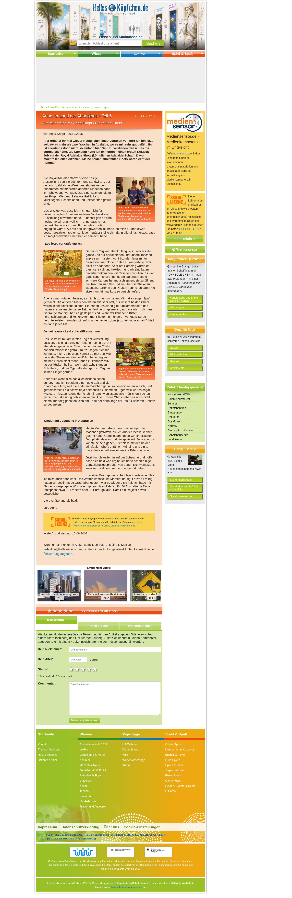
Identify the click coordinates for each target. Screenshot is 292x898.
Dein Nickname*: (50, 649)
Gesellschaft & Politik (93, 770)
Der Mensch (175, 421)
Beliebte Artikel (47, 760)
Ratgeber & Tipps (90, 775)
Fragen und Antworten (93, 806)
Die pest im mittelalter (180, 430)
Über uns (111, 827)
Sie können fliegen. (181, 479)
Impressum (47, 827)
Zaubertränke (178, 314)
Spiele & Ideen (174, 765)
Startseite (55, 53)
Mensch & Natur (90, 765)
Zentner (172, 403)
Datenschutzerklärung (80, 827)
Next (157, 586)
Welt (125, 754)
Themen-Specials (49, 749)
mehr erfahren (185, 239)
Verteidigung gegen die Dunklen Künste (184, 299)
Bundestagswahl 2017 (93, 744)
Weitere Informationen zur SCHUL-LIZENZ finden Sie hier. (105, 525)
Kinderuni (85, 796)
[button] (153, 43)
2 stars (77, 669)
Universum (86, 780)
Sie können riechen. (182, 496)
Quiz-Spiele (172, 760)
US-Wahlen (129, 744)
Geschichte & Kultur (92, 754)
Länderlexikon (88, 801)
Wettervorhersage (133, 760)
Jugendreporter (174, 770)
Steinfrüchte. (177, 368)
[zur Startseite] (120, 9)
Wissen (98, 53)
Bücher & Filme (175, 754)
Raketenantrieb (177, 408)
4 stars (89, 669)
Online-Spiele (173, 744)
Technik (84, 791)
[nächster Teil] (154, 116)
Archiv (126, 765)
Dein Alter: (45, 659)
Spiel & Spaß (182, 53)
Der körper (174, 417)
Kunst (83, 786)
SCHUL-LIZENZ (191, 229)
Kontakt (42, 744)
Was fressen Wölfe (179, 394)
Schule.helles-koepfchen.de (127, 887)
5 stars (95, 669)
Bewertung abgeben (58, 554)
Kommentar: (47, 683)
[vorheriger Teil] (136, 116)
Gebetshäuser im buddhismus (178, 437)
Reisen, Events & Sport (97, 107)
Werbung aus (186, 249)
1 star (72, 669)
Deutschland (130, 749)
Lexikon (140, 53)
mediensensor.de (181, 153)
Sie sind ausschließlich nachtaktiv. (184, 488)
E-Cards (170, 791)
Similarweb (90, 839)
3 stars (83, 669)
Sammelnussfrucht (179, 399)
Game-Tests (173, 780)
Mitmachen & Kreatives (180, 749)
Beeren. (174, 361)
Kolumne (85, 760)
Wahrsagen (177, 307)
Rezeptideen (173, 775)
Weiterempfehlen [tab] (140, 625)
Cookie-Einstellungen (142, 827)
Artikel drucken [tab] (98, 625)
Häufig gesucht (47, 754)
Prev (41, 586)
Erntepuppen (175, 412)
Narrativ (172, 425)
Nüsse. (174, 347)
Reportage (131, 734)
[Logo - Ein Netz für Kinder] (83, 852)
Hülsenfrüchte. (178, 354)
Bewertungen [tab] (56, 619)
